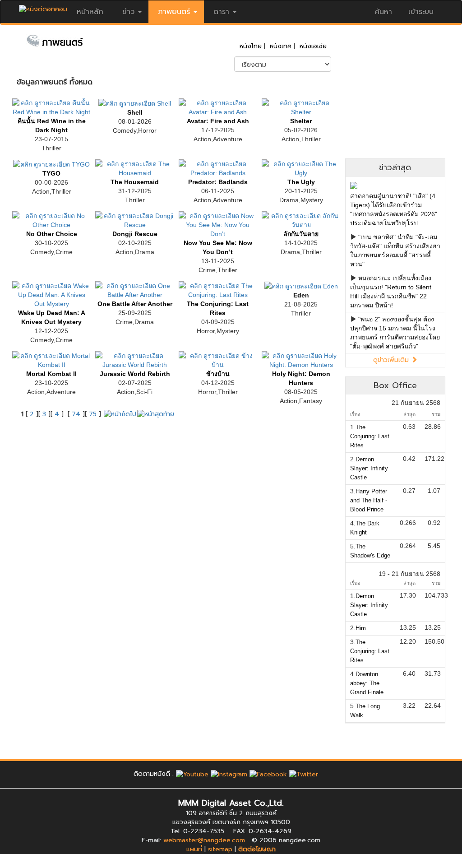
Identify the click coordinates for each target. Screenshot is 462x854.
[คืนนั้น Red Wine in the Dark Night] (51, 106)
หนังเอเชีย (313, 46)
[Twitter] (303, 774)
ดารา (221, 11)
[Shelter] (301, 106)
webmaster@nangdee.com (204, 840)
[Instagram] (229, 774)
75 (93, 414)
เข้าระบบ (421, 11)
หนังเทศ (280, 46)
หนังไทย (251, 46)
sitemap (220, 849)
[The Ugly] (301, 167)
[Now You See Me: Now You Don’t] (218, 223)
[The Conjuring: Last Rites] (218, 289)
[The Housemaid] (134, 167)
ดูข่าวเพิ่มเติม (392, 360)
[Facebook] (268, 774)
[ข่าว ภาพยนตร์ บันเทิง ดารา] (43, 7)
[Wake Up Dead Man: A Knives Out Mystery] (51, 293)
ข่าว (128, 11)
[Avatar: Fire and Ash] (218, 106)
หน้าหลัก (90, 11)
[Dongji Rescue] (134, 219)
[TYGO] (51, 163)
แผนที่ (194, 849)
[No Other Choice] (51, 219)
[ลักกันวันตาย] (301, 219)
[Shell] (134, 103)
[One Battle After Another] (134, 289)
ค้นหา (383, 11)
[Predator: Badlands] (218, 167)
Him (361, 628)
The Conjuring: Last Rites (369, 436)
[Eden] (301, 285)
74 (76, 414)
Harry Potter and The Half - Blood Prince (368, 500)
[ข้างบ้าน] (218, 359)
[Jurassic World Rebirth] (134, 359)
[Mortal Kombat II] (51, 359)
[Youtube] (192, 774)
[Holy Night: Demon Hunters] (301, 359)
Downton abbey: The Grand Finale (366, 683)
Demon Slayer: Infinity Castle (369, 468)
